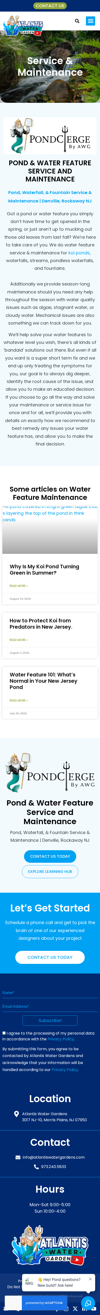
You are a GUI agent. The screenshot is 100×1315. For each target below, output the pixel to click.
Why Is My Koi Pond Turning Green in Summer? (44, 569)
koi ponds (79, 253)
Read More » (19, 586)
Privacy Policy (61, 1039)
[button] (90, 21)
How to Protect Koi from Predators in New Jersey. (41, 623)
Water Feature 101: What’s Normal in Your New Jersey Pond (43, 681)
